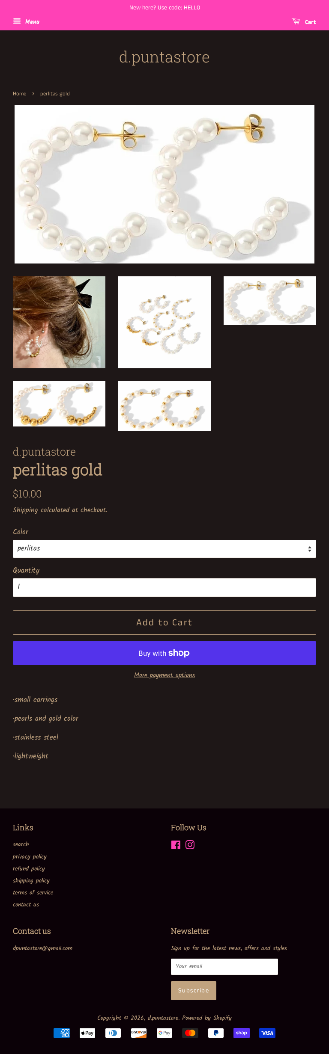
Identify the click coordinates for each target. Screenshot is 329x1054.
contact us (26, 905)
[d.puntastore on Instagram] (189, 847)
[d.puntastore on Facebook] (176, 847)
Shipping (25, 510)
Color (20, 532)
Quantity (26, 571)
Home (19, 94)
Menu (31, 22)
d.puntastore (164, 56)
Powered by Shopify (207, 1018)
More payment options (164, 675)
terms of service (33, 893)
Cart (309, 22)
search (21, 845)
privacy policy (30, 857)
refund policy (29, 869)
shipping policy (31, 881)
